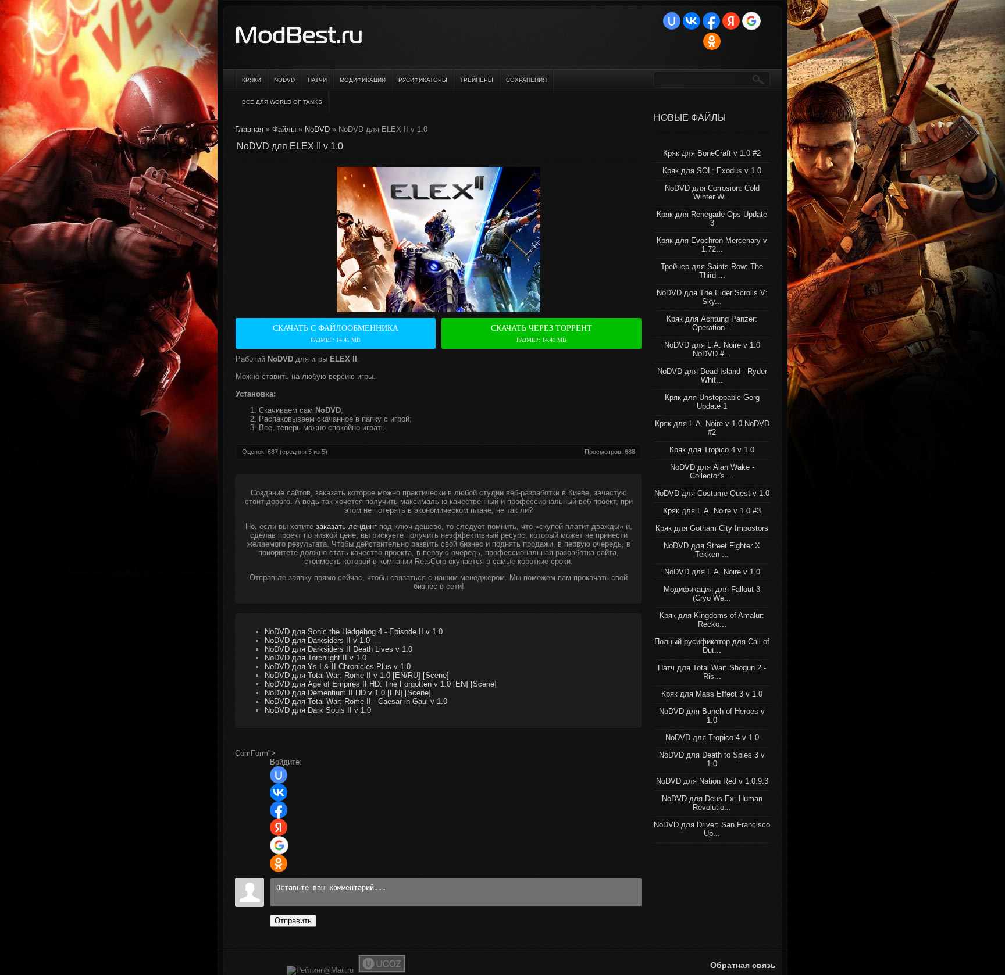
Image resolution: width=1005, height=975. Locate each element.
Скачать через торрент (541, 333)
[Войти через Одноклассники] (712, 41)
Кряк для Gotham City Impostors (711, 528)
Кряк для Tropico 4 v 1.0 (711, 449)
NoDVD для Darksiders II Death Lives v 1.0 (338, 649)
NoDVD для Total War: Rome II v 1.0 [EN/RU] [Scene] (357, 675)
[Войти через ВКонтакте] (691, 21)
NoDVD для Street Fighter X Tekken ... (712, 550)
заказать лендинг (346, 526)
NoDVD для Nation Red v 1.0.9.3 (712, 781)
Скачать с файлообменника (335, 333)
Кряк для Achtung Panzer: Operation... (712, 323)
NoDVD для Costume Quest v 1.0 (711, 493)
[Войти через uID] (671, 21)
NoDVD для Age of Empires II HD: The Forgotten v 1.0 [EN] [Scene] (381, 684)
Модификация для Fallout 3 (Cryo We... (712, 593)
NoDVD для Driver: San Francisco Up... (712, 829)
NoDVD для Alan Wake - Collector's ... (712, 471)
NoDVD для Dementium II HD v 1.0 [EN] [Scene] (348, 692)
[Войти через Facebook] (711, 21)
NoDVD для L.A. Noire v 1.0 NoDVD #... (712, 349)
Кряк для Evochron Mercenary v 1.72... (712, 244)
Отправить (293, 920)
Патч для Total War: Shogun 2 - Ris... (712, 672)
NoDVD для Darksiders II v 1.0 (317, 640)
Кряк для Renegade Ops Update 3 (712, 218)
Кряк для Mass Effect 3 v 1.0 (711, 694)
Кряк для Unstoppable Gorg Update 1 (712, 401)
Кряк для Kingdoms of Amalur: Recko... (712, 619)
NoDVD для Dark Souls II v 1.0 (318, 710)
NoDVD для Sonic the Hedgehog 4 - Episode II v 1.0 (354, 631)
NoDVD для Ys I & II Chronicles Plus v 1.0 (338, 666)
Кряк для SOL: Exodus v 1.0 (711, 170)
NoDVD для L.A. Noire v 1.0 (712, 571)
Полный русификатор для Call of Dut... (711, 646)
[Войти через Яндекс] (731, 21)
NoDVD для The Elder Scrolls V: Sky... (712, 297)
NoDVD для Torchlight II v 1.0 (315, 657)
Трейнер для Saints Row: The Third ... (712, 271)
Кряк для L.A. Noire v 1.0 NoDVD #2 (712, 428)
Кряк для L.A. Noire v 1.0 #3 (712, 510)
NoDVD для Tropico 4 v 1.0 (712, 737)
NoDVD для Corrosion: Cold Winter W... (712, 192)
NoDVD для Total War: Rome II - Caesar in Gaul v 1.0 (356, 701)
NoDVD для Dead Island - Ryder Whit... (712, 375)
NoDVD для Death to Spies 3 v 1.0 (712, 759)
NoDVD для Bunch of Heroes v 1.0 (712, 715)
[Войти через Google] (751, 21)
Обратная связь (743, 965)
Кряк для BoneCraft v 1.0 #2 (712, 153)
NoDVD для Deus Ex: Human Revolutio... (712, 803)
